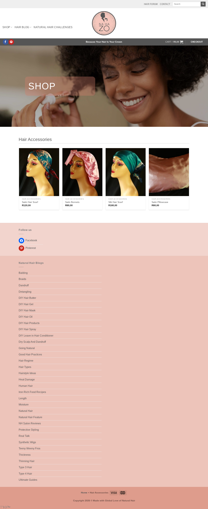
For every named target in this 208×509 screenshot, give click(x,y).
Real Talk (24, 436)
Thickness (25, 454)
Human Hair (26, 385)
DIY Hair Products (29, 323)
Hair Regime (26, 360)
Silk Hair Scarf (115, 202)
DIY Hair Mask (27, 310)
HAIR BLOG (22, 27)
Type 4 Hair (25, 473)
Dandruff (24, 285)
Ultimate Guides (28, 479)
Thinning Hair (26, 461)
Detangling (25, 291)
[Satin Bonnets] (82, 172)
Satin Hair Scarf (30, 202)
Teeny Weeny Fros (29, 448)
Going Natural (27, 348)
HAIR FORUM (151, 4)
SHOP (6, 27)
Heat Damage (27, 379)
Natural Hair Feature (30, 417)
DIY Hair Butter (27, 298)
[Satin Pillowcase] (169, 172)
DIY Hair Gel (26, 304)
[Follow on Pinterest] (11, 42)
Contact (165, 4)
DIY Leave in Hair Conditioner (36, 335)
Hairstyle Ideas (27, 373)
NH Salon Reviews (30, 423)
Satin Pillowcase (160, 202)
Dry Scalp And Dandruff (32, 341)
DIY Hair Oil (25, 316)
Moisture (24, 404)
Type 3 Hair (25, 467)
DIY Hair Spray (27, 329)
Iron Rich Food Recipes (32, 392)
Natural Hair (26, 411)
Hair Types (25, 367)
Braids (22, 279)
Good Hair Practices (30, 354)
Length (23, 398)
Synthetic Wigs (27, 442)
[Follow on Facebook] (5, 42)
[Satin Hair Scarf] (39, 172)
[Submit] (203, 4)
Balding (23, 272)
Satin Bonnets (72, 202)
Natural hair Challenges (53, 27)
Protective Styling (29, 429)
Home (84, 492)
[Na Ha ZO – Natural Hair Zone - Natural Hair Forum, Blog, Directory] (104, 23)
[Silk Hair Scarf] (126, 172)
